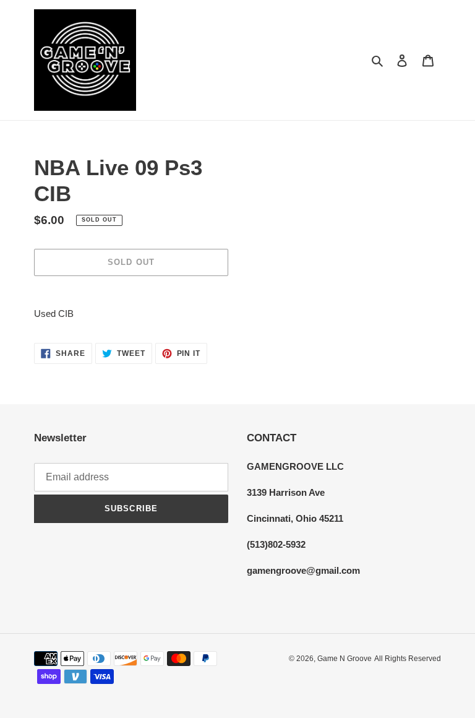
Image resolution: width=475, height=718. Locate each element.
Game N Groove (344, 658)
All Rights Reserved (407, 658)
